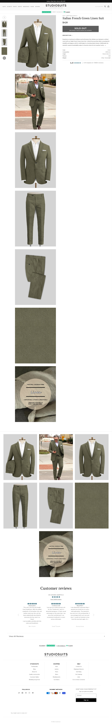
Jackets (57, 669)
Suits (56, 666)
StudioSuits (58, 721)
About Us (34, 671)
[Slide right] (4, 58)
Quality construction (34, 674)
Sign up (86, 700)
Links (78, 677)
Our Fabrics (57, 679)
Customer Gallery (34, 677)
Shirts (56, 674)
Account (98, 6)
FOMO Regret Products (71, 15)
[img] (56, 597)
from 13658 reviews (56, 599)
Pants (56, 671)
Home (64, 15)
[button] (105, 6)
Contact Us (79, 666)
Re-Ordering (79, 674)
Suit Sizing (78, 671)
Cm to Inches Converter (78, 679)
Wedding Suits (56, 677)
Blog (34, 669)
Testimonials (34, 666)
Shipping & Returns (79, 669)
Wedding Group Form (34, 679)
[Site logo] (56, 655)
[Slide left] (4, 17)
